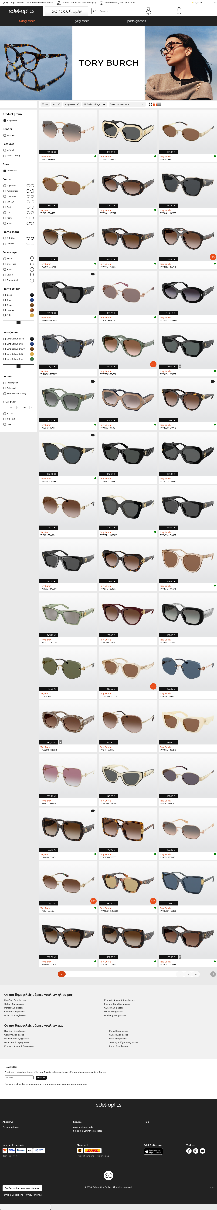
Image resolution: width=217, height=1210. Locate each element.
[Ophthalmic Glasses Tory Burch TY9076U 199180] (188, 881)
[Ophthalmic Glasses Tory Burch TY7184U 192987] (188, 183)
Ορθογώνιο (11, 196)
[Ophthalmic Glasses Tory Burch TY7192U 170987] (188, 452)
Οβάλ (9, 212)
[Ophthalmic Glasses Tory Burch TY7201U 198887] (128, 505)
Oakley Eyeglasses (14, 1034)
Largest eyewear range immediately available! (31, 2)
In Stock (10, 150)
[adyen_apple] (30, 1150)
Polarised (11, 388)
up (212, 1187)
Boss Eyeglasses (118, 1038)
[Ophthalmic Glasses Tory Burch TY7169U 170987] (68, 559)
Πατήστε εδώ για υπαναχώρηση (22, 1188)
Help (146, 1121)
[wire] (39, 1150)
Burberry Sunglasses (115, 1015)
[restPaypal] (21, 1150)
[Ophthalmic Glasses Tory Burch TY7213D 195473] (188, 559)
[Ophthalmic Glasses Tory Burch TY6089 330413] (68, 237)
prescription (12, 383)
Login (148, 14)
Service (77, 1121)
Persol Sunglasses (14, 1007)
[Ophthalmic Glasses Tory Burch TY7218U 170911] (188, 613)
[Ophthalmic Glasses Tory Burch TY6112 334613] (68, 505)
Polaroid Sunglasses (15, 1015)
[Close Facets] (18, 104)
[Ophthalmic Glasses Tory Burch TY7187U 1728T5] (188, 935)
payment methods (83, 1127)
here (84, 1084)
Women (10, 135)
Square (10, 275)
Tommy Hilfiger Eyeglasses (123, 1042)
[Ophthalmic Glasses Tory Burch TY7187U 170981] (188, 344)
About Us (8, 1121)
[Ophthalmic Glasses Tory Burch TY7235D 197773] (128, 667)
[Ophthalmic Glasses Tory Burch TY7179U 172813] (128, 935)
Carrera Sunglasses (14, 1011)
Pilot (9, 207)
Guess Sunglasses (113, 1007)
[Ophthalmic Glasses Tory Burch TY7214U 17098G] (188, 291)
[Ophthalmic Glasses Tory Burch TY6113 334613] (68, 881)
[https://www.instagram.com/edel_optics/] (195, 1151)
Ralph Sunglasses (113, 1011)
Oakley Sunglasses (14, 1004)
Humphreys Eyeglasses (16, 1038)
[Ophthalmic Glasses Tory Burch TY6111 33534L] (188, 667)
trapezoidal (12, 280)
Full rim (11, 238)
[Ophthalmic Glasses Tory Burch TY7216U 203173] (188, 720)
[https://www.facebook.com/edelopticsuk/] (189, 1151)
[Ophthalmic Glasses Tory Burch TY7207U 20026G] (68, 613)
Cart (179, 14)
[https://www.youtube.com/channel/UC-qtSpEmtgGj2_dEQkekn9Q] (202, 1151)
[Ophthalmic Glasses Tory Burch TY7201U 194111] (68, 398)
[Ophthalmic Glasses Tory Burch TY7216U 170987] (128, 452)
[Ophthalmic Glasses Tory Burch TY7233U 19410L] (128, 344)
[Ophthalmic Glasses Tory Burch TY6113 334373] (68, 183)
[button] (21, 11)
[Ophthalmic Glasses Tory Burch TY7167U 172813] (128, 237)
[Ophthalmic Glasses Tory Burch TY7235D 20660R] (128, 881)
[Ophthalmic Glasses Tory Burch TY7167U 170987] (188, 505)
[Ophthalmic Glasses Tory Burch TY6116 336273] (188, 130)
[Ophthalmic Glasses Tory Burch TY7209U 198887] (68, 452)
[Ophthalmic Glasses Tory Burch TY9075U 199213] (128, 828)
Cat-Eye (10, 202)
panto (10, 218)
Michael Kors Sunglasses (117, 1004)
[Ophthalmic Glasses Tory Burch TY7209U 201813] (128, 613)
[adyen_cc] (5, 1150)
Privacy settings (11, 1127)
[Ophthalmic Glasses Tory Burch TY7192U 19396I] (128, 398)
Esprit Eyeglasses (118, 1046)
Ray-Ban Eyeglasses (15, 1031)
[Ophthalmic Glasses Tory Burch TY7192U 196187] (128, 130)
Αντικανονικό (12, 191)
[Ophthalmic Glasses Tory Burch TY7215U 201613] (128, 559)
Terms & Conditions (13, 1194)
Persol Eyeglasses (118, 1031)
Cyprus (198, 2)
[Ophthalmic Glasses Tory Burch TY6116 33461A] (188, 774)
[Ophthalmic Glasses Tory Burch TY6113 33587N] (128, 291)
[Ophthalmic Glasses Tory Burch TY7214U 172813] (128, 183)
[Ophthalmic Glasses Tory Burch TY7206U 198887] (128, 774)
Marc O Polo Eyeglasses (16, 1042)
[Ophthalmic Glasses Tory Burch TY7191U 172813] (68, 828)
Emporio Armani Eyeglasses (19, 1046)
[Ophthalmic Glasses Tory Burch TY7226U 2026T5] (68, 720)
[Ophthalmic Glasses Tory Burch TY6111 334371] (68, 667)
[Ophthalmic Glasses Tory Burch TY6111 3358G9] (68, 130)
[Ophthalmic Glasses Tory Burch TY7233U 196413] (188, 237)
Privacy (28, 1194)
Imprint (37, 1194)
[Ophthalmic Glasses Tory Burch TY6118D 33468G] (68, 774)
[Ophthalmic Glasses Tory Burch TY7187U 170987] (68, 291)
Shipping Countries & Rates (87, 1131)
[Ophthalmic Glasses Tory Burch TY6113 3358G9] (188, 828)
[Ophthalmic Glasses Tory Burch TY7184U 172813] (68, 935)
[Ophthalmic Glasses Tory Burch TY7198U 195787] (68, 344)
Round (10, 269)
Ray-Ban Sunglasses (15, 1000)
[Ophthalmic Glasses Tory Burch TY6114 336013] (128, 720)
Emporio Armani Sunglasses (119, 1000)
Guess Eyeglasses (118, 1034)
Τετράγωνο (11, 185)
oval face (11, 264)
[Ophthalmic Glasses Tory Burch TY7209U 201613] (188, 398)
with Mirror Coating (16, 393)
